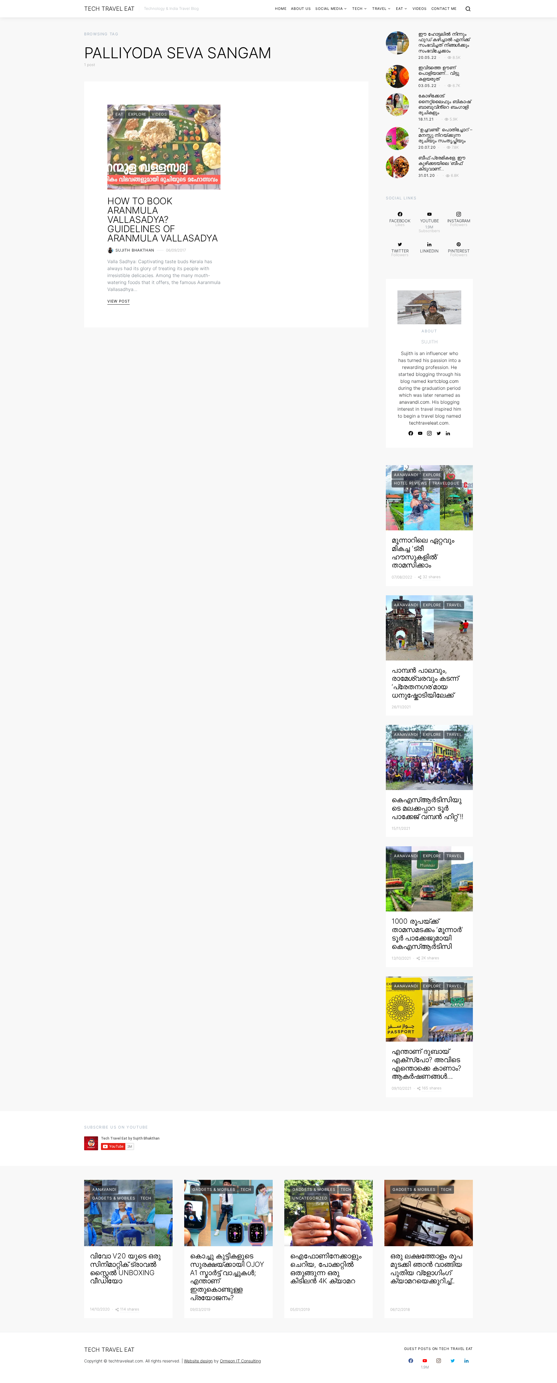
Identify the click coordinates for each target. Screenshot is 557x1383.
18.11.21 (426, 119)
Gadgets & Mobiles (113, 1198)
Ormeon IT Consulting (240, 1360)
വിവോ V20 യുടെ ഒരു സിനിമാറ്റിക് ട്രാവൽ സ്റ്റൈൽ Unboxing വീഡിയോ (125, 1268)
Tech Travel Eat (109, 8)
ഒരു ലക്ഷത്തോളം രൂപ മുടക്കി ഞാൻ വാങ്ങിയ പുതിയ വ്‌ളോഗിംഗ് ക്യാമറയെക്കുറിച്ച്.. (426, 1268)
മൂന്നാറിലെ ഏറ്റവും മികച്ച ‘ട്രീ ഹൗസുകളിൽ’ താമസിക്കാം (423, 552)
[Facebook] (411, 433)
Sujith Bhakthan (134, 250)
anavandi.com (414, 402)
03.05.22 (427, 85)
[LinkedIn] (448, 433)
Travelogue (446, 483)
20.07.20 (427, 147)
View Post (118, 301)
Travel (379, 8)
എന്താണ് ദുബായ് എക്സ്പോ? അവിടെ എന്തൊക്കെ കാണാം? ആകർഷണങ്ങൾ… (426, 1063)
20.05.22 (427, 57)
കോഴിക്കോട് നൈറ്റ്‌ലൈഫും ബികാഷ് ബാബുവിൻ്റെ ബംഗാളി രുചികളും (444, 104)
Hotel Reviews (410, 483)
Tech (357, 8)
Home (280, 8)
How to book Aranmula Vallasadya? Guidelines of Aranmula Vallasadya (162, 219)
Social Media (329, 8)
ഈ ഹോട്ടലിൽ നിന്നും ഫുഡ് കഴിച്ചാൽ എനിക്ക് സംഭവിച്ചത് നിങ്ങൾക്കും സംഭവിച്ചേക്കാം (444, 42)
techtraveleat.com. (429, 423)
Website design (198, 1360)
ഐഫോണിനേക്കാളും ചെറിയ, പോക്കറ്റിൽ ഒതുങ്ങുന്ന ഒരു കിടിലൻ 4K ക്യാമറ (325, 1268)
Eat (399, 8)
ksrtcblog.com (443, 381)
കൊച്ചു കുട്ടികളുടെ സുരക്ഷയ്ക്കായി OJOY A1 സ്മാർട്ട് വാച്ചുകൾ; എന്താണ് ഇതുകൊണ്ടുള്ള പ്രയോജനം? (227, 1277)
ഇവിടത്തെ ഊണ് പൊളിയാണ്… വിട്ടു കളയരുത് (438, 73)
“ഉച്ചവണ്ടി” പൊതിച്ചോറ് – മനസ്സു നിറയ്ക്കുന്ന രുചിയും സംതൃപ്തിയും (445, 135)
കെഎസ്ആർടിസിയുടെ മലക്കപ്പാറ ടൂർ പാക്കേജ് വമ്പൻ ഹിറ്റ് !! (428, 808)
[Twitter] (439, 433)
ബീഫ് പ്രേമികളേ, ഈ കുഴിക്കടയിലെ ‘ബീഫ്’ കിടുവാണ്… (441, 163)
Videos (420, 8)
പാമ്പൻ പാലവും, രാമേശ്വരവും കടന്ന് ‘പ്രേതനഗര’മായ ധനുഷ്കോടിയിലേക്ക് (425, 682)
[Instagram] (429, 433)
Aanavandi (406, 474)
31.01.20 (426, 175)
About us (301, 8)
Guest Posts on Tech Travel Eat (438, 1348)
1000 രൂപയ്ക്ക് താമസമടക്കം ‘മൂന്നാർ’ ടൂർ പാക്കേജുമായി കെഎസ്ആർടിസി (427, 933)
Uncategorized (309, 1198)
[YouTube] (420, 433)
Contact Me (444, 8)
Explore (137, 114)
